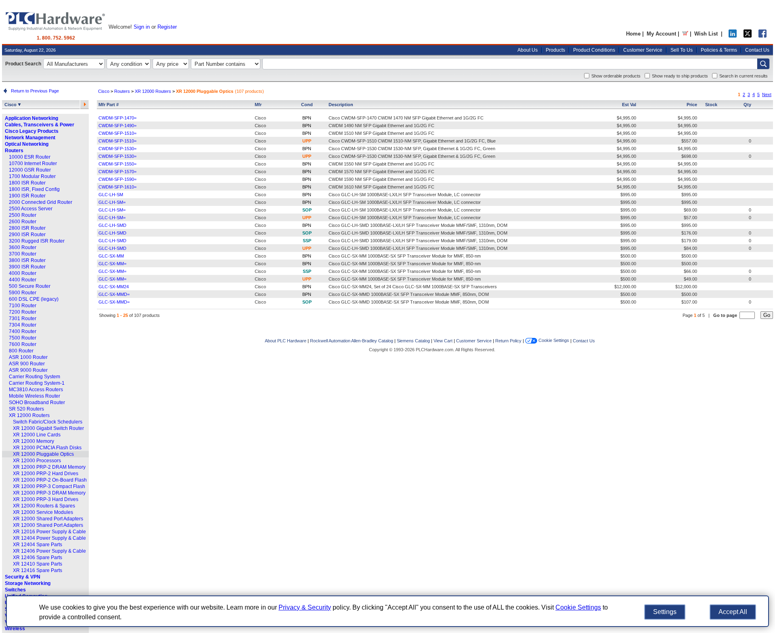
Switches (15, 590)
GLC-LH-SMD (112, 225)
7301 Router (22, 318)
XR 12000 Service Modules (43, 512)
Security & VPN (22, 577)
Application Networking (31, 118)
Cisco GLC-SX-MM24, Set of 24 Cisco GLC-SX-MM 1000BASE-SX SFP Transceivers (413, 286)
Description (341, 104)
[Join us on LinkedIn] (733, 36)
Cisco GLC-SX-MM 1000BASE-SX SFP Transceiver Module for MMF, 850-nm (405, 256)
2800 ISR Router (27, 228)
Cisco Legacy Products (32, 131)
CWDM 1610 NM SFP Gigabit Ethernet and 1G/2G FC (381, 186)
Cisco (11, 104)
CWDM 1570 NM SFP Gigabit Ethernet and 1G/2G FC (381, 171)
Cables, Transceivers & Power (39, 125)
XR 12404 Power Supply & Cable (49, 538)
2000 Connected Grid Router (40, 202)
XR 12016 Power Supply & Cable (49, 531)
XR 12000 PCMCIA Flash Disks (47, 448)
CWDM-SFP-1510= (117, 133)
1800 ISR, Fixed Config (34, 189)
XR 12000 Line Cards (37, 435)
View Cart (443, 340)
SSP (307, 240)
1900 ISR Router (27, 196)
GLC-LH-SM (110, 194)
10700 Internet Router (33, 163)
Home (633, 34)
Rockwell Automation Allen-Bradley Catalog (351, 340)
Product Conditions (594, 50)
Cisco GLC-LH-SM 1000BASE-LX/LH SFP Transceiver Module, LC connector (405, 194)
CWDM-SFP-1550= (117, 163)
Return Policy (508, 340)
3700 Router (22, 254)
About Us (527, 50)
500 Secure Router (29, 286)
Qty (747, 104)
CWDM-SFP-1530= (117, 148)
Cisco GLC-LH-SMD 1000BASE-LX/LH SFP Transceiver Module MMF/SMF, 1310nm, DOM (418, 225)
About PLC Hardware (285, 340)
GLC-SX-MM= (112, 263)
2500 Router (22, 215)
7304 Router (22, 325)
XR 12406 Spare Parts (37, 557)
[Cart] (685, 34)
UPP (306, 140)
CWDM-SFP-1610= (117, 186)
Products (555, 50)
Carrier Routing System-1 (37, 383)
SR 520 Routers (26, 409)
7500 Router (22, 338)
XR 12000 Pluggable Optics (43, 454)
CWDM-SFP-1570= (117, 171)
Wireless (15, 628)
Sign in (142, 27)
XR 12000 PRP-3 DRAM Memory (49, 493)
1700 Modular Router (32, 176)
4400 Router (22, 280)
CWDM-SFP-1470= (117, 117)
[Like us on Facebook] (762, 36)
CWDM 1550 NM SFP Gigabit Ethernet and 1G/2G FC (381, 163)
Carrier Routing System (34, 376)
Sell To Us (681, 50)
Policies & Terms (719, 50)
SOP (307, 210)
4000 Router (22, 273)
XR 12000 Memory (33, 441)
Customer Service (642, 50)
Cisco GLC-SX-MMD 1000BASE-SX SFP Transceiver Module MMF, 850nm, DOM (409, 294)
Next (766, 94)
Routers (14, 150)
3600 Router (22, 247)
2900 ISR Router (27, 234)
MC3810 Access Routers (36, 389)
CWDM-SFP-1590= (117, 179)
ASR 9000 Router (28, 370)
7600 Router (22, 344)
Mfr (258, 104)
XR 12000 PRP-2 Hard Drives (45, 473)
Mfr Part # (108, 104)
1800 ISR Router (27, 183)
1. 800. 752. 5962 (56, 38)
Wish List (706, 34)
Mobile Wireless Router (34, 396)
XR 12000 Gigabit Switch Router (48, 428)
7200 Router (22, 312)
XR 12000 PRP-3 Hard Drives (45, 499)
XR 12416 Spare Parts (37, 570)
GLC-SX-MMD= (114, 294)
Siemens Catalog (413, 340)
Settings (665, 611)
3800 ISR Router (27, 260)
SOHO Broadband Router (37, 402)
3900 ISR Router (27, 267)
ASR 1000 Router (28, 357)
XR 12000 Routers (29, 415)
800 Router (21, 351)
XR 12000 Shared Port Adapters (48, 519)
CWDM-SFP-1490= (117, 125)
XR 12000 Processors (37, 460)
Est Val (629, 104)
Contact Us (757, 50)
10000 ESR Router (29, 157)
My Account (661, 34)
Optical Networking (26, 144)
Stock (711, 104)
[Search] (763, 64)
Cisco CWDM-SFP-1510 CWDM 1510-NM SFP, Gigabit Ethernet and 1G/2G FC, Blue (412, 140)
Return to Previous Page (33, 90)
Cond (307, 104)
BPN (306, 117)
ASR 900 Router (27, 364)
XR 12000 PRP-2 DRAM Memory (49, 467)
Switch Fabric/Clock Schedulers (47, 422)
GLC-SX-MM (111, 256)
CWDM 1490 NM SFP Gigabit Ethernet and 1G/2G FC (381, 125)
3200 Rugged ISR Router (37, 241)
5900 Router (22, 293)
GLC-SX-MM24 (113, 286)
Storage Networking (27, 583)
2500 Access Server (30, 209)
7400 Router (22, 331)
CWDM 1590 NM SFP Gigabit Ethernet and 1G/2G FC (381, 179)
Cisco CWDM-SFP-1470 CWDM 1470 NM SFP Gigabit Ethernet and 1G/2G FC (406, 117)
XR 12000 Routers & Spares (44, 506)
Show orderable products (616, 75)
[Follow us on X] (748, 36)
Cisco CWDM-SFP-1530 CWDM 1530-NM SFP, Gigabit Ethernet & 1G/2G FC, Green (412, 148)
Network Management (30, 137)
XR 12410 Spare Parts (37, 564)
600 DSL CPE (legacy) (34, 299)
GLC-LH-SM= (112, 202)
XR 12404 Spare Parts (37, 544)
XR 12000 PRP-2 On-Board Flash (50, 480)
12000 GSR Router (30, 170)
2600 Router (22, 221)
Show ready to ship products (680, 75)
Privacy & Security (305, 607)
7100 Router (22, 305)
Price (692, 104)
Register (167, 27)
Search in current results (743, 75)
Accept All (732, 611)
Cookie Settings (553, 340)
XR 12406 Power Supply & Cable (49, 551)
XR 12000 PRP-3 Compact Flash (49, 486)
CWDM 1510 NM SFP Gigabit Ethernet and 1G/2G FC (381, 133)
